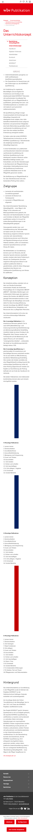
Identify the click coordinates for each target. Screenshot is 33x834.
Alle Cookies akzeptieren (16, 829)
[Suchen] (20, 1)
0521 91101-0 (13, 804)
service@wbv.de (24, 804)
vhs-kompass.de (8, 756)
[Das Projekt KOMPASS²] (16, 71)
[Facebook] (21, 809)
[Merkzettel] (23, 1)
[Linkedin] (28, 809)
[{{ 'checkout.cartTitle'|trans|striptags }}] (30, 1)
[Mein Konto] (26, 1)
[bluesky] (24, 809)
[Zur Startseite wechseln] (16, 10)
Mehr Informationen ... (23, 818)
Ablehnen (9, 822)
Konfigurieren (22, 822)
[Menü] (3, 1)
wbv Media (9, 799)
